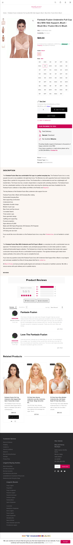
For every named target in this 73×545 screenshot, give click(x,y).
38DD (45, 86)
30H (45, 66)
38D (40, 86)
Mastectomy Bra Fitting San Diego (11, 478)
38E (50, 86)
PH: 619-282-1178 (60, 461)
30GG (39, 66)
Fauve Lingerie (10, 513)
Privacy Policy (6, 459)
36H (61, 82)
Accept (65, 542)
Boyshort (46, 188)
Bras (47, 160)
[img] (15, 318)
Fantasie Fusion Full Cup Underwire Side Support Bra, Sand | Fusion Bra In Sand (13, 399)
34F (56, 74)
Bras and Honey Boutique (9, 454)
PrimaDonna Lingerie (11, 525)
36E (66, 78)
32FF (45, 70)
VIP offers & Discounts (8, 468)
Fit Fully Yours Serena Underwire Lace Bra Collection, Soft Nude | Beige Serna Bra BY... (36, 399)
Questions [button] (22, 307)
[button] (46, 287)
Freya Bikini (9, 488)
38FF (61, 86)
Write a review (31, 301)
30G (66, 62)
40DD (61, 90)
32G (50, 70)
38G (66, 86)
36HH (66, 82)
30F (56, 62)
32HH (66, 70)
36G (50, 82)
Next (69, 378)
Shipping (39, 45)
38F (56, 86)
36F (40, 82)
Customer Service (9, 439)
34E (50, 74)
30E (50, 62)
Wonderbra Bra (10, 518)
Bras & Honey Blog (7, 466)
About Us (5, 452)
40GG (55, 93)
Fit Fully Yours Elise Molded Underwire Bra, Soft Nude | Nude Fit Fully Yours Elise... (58, 399)
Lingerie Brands (12, 482)
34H (45, 78)
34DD (45, 74)
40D (56, 90)
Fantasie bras (50, 234)
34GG (39, 78)
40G (50, 93)
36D (56, 78)
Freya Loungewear (11, 490)
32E (66, 66)
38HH (50, 90)
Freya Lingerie (10, 485)
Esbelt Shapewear (10, 515)
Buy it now (51, 116)
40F (40, 93)
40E (66, 90)
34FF (61, 74)
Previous (4, 378)
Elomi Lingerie (10, 511)
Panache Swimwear (11, 495)
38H (45, 90)
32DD (61, 66)
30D (40, 62)
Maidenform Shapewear (12, 508)
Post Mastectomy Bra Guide (10, 473)
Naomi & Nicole (10, 520)
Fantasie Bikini (10, 500)
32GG (55, 70)
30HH (50, 66)
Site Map (5, 456)
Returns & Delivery (7, 442)
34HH (50, 78)
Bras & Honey (9, 264)
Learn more (49, 543)
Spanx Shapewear (11, 502)
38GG (39, 90)
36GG (55, 82)
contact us (42, 260)
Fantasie (43, 157)
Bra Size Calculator (8, 471)
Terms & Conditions (8, 449)
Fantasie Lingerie (10, 497)
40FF (45, 93)
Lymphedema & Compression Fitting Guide (13, 476)
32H (61, 70)
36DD (61, 78)
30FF (61, 62)
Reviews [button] (12, 307)
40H (61, 93)
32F (40, 70)
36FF (45, 82)
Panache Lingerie (10, 492)
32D (56, 66)
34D (40, 74)
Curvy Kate (9, 506)
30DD (45, 62)
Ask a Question (44, 301)
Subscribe (65, 466)
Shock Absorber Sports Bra (13, 522)
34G (66, 74)
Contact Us (54, 150)
